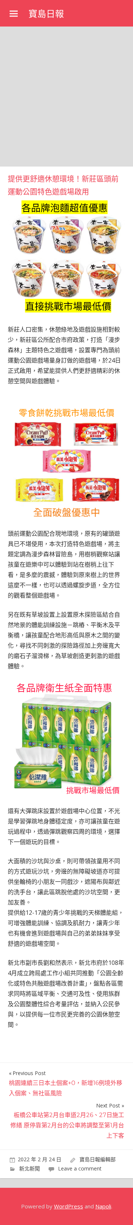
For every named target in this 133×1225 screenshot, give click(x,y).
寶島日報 (46, 13)
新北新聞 (29, 1168)
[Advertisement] (66, 96)
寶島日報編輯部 (97, 1159)
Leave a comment (80, 1168)
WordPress (68, 1206)
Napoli (103, 1206)
